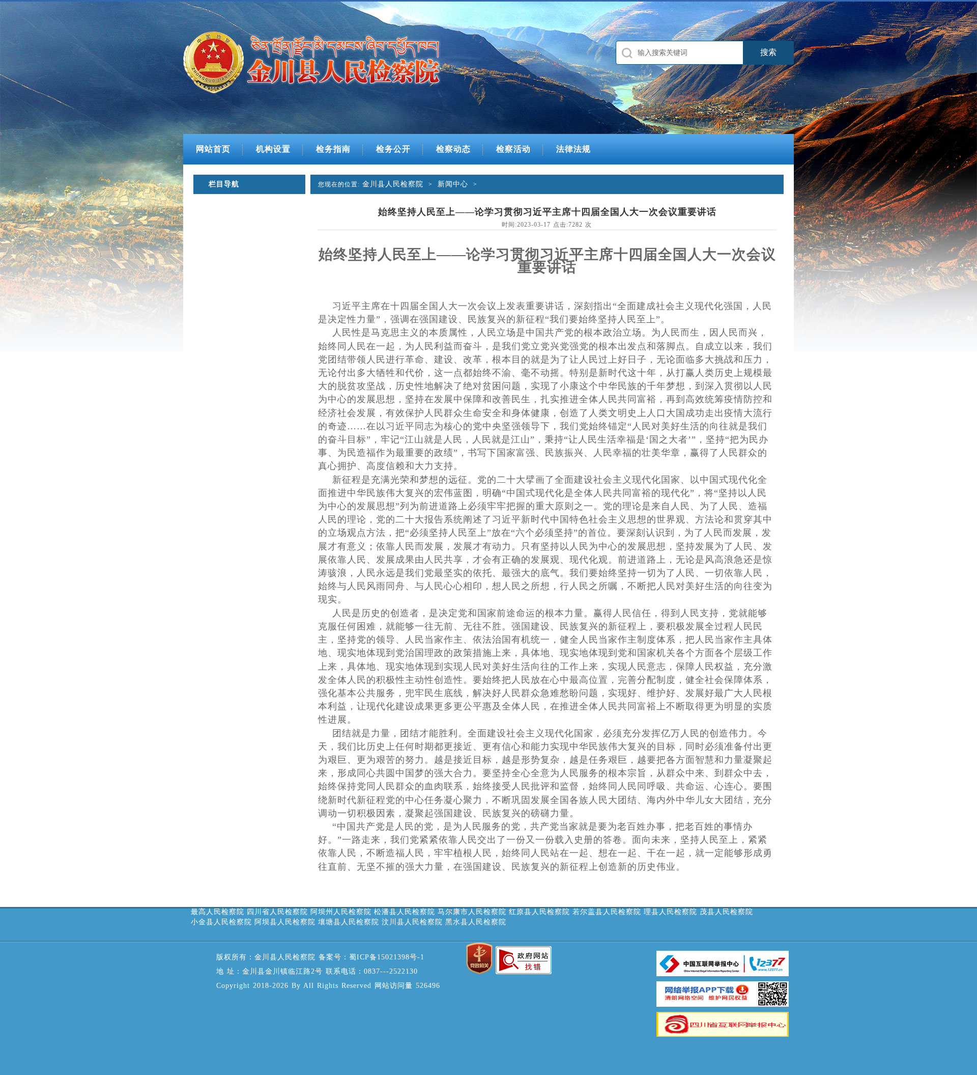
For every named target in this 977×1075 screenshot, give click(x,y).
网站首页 (213, 149)
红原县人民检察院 (539, 912)
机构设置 (273, 149)
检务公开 (393, 149)
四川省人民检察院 (277, 912)
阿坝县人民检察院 (284, 922)
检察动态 (453, 149)
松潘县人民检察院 (404, 912)
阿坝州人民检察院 (340, 912)
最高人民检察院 (217, 912)
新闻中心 (453, 184)
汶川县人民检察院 (412, 922)
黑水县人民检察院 (475, 922)
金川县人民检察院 (392, 184)
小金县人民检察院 (221, 922)
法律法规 (573, 149)
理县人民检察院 (670, 912)
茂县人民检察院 (726, 912)
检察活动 (513, 149)
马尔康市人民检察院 (472, 912)
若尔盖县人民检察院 (606, 912)
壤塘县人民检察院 (348, 922)
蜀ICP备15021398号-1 (386, 957)
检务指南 (333, 149)
